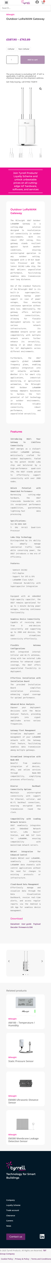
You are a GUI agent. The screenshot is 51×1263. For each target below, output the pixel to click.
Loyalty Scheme (13, 1205)
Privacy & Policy (22, 1259)
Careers (9, 1220)
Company (10, 1200)
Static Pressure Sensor (21, 1061)
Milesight (10, 14)
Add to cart (33, 59)
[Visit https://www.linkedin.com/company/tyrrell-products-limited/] (42, 1236)
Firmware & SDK (26, 927)
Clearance (10, 1215)
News (8, 1226)
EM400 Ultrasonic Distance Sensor (23, 1101)
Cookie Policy (7, 1259)
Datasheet (15, 924)
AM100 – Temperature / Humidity (21, 1024)
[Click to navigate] (37, 2)
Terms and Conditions (41, 1259)
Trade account (12, 1210)
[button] (6, 2)
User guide (26, 924)
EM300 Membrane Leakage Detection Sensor (23, 1140)
